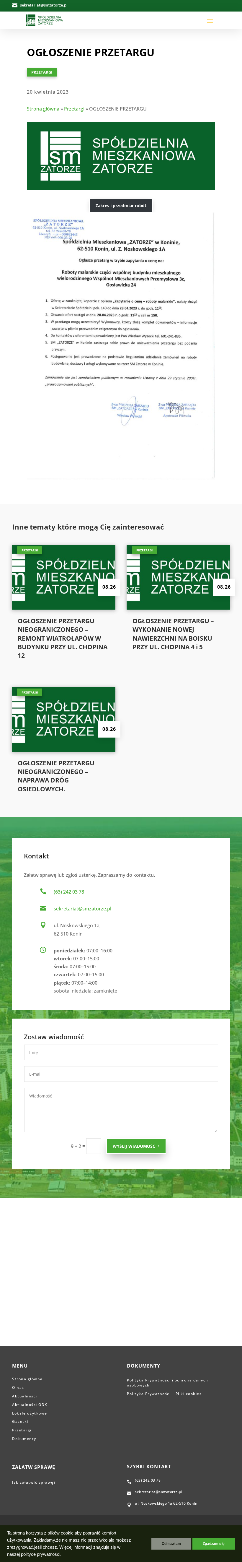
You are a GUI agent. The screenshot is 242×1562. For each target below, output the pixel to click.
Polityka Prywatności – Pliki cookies (164, 1393)
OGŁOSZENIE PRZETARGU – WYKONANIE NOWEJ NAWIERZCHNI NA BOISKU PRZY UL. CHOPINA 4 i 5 (173, 634)
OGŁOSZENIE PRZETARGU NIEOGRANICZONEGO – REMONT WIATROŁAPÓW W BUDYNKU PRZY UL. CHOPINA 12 (62, 638)
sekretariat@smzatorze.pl (82, 908)
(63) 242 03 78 (69, 892)
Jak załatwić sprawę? (34, 1482)
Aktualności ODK (30, 1404)
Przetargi (41, 72)
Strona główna (43, 108)
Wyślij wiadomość (134, 1146)
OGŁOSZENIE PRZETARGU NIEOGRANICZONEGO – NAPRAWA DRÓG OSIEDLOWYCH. (56, 776)
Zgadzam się (214, 1544)
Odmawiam (171, 1544)
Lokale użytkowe (29, 1413)
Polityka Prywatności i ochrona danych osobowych (167, 1383)
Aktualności (24, 1396)
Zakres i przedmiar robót (121, 205)
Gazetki (20, 1421)
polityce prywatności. (41, 1554)
